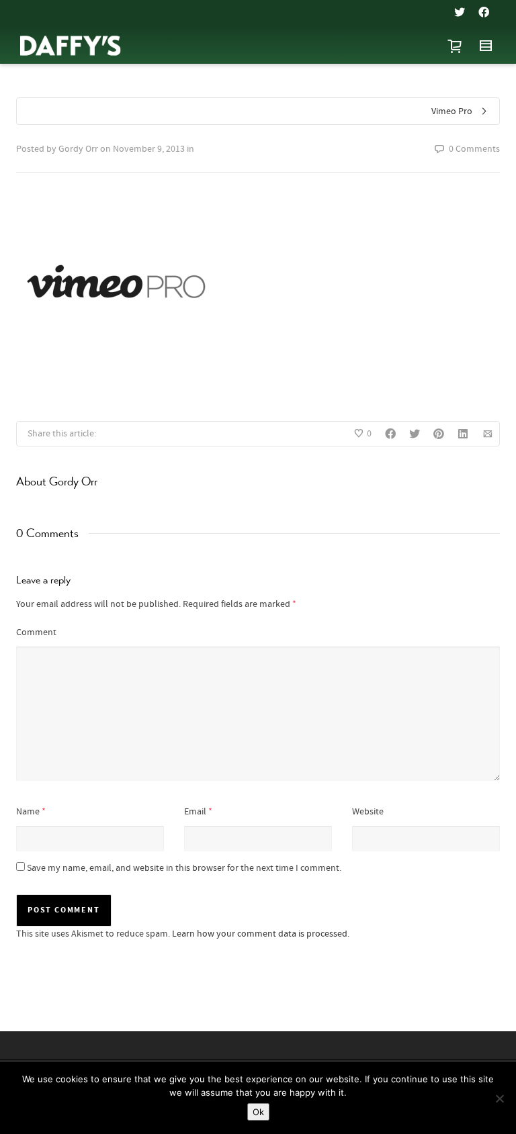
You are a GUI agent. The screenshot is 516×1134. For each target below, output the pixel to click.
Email (195, 812)
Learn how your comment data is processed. (260, 934)
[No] (499, 1098)
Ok (258, 1111)
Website (368, 812)
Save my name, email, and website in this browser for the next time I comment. (184, 868)
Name (28, 812)
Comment (36, 632)
